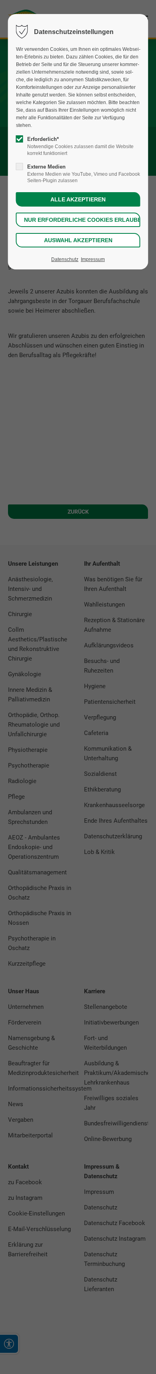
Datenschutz (64, 259)
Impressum (93, 259)
